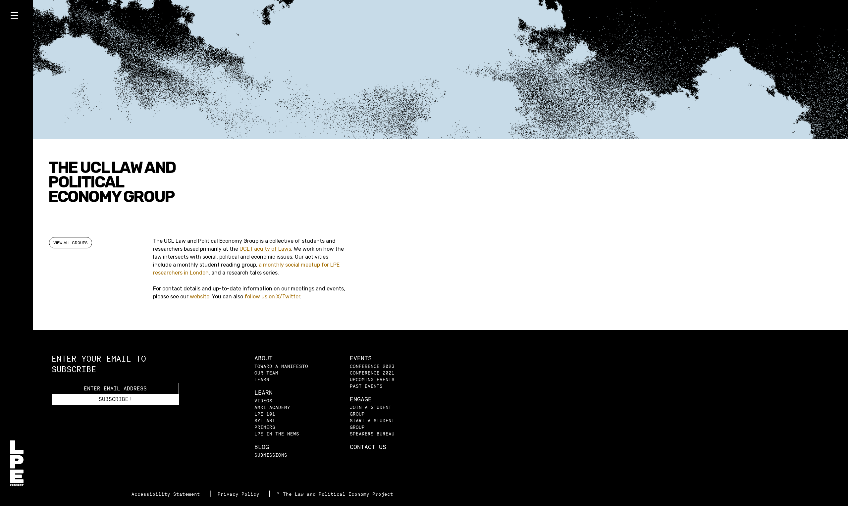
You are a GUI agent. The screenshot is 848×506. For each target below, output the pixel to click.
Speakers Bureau (372, 433)
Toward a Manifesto (281, 366)
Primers (264, 427)
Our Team (266, 373)
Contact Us (368, 446)
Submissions (270, 455)
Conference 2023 (372, 366)
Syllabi (264, 420)
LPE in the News (276, 433)
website (199, 296)
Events (361, 358)
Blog (261, 446)
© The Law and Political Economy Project (335, 494)
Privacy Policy (240, 494)
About (263, 358)
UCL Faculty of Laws (265, 249)
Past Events (366, 386)
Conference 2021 (372, 373)
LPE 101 (264, 414)
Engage (361, 399)
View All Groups (70, 242)
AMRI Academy (272, 407)
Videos (263, 400)
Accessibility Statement (167, 494)
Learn (261, 379)
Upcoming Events (372, 379)
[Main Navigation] (16, 17)
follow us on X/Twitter (272, 296)
